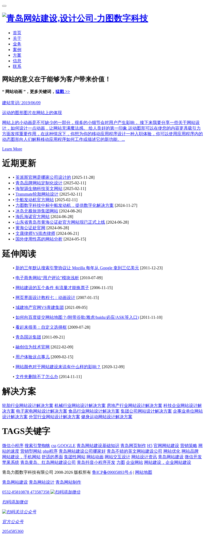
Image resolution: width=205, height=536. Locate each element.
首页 (17, 32)
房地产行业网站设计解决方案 (134, 405)
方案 (17, 55)
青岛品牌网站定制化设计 (38, 183)
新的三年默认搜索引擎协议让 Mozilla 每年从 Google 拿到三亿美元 (77, 268)
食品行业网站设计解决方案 (94, 411)
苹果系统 (10, 462)
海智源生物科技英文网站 (38, 188)
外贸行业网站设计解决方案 (54, 416)
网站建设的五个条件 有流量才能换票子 (52, 287)
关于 (17, 38)
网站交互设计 (117, 457)
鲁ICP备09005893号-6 (112, 472)
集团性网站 (74, 457)
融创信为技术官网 (32, 347)
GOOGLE (66, 445)
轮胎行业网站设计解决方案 (27, 405)
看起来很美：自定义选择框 (41, 327)
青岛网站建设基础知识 (98, 445)
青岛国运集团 (28, 337)
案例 (17, 49)
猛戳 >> (63, 91)
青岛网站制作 (68, 482)
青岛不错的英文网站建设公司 (134, 451)
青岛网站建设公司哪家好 (82, 451)
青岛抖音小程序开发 (96, 462)
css (53, 445)
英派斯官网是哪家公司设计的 (43, 177)
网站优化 (171, 451)
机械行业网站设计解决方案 (80, 405)
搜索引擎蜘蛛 (37, 445)
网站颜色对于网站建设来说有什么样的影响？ (58, 366)
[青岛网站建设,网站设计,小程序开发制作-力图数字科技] (75, 18)
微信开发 (193, 457)
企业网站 (134, 462)
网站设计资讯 (144, 457)
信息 (17, 61)
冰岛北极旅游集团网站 (36, 211)
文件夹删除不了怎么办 (36, 376)
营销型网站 (31, 451)
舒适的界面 (52, 457)
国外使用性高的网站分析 (38, 239)
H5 (149, 445)
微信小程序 (12, 445)
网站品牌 (190, 451)
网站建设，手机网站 (21, 457)
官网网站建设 (166, 445)
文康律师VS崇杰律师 (35, 233)
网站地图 (143, 472)
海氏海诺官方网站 (32, 216)
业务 (17, 44)
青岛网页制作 (133, 445)
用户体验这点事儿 (32, 357)
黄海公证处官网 (30, 228)
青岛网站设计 (41, 482)
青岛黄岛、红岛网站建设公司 (48, 462)
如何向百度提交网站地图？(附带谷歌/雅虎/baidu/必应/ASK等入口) (77, 317)
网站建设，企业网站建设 (167, 462)
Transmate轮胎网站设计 (36, 194)
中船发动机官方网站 (34, 199)
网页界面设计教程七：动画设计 (45, 297)
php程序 (50, 451)
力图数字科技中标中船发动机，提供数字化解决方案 (64, 205)
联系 (17, 66)
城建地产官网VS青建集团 (39, 307)
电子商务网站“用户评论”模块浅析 (47, 277)
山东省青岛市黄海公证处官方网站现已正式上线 (60, 222)
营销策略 (188, 445)
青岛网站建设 (171, 457)
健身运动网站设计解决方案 (106, 416)
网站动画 (95, 457)
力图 (120, 462)
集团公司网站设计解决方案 (146, 411)
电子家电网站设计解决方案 (41, 411)
